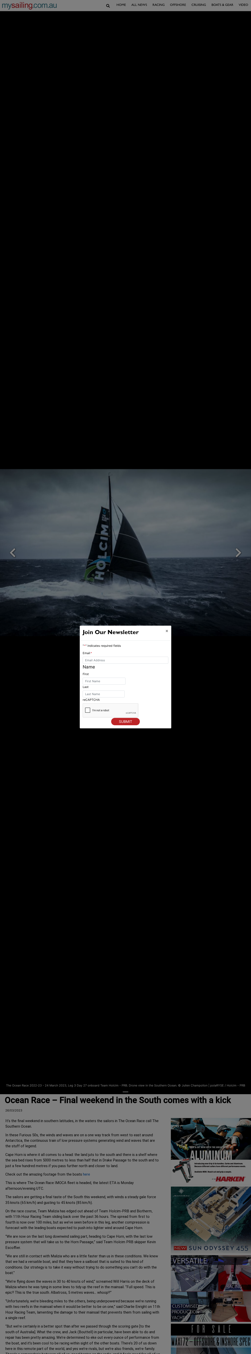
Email (87, 653)
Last (86, 687)
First (86, 674)
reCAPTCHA (91, 700)
